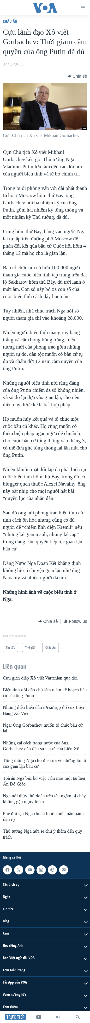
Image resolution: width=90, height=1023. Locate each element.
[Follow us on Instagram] (41, 869)
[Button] (77, 76)
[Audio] (58, 1017)
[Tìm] (78, 1017)
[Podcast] (52, 869)
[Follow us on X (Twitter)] (18, 869)
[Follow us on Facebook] (7, 869)
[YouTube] (38, 1017)
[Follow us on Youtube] (29, 869)
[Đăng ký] (63, 869)
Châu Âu (10, 21)
